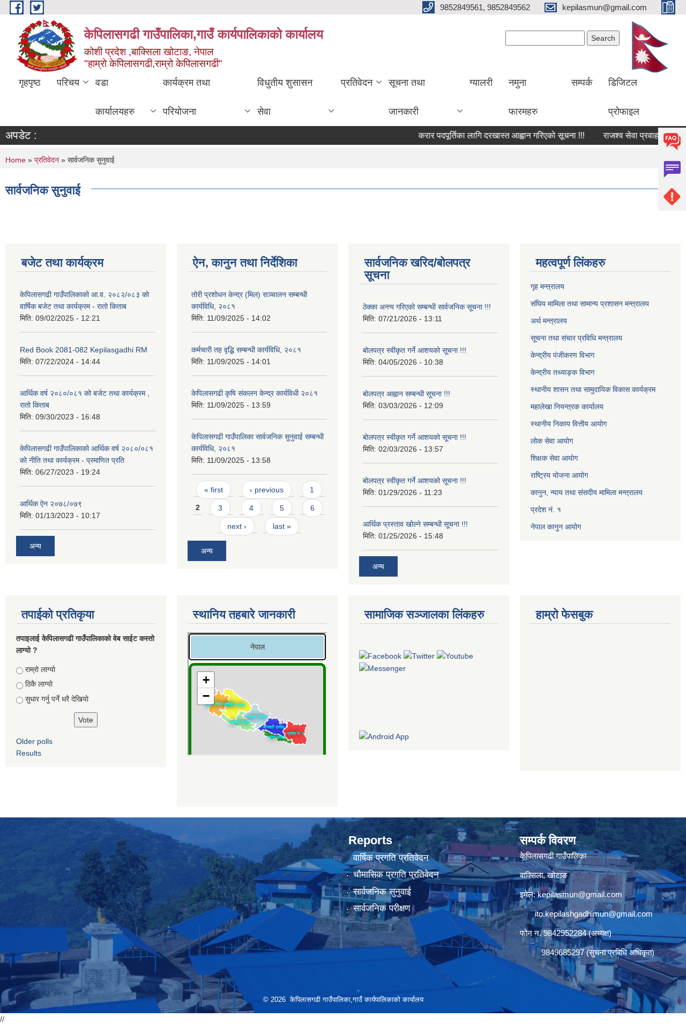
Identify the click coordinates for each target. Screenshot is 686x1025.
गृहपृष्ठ (30, 82)
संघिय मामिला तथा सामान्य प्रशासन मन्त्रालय (591, 303)
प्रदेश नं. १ (547, 509)
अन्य (35, 546)
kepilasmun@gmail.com (580, 894)
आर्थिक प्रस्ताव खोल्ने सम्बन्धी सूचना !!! (415, 524)
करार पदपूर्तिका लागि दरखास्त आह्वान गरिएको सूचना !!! (485, 135)
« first (213, 489)
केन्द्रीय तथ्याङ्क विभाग (562, 372)
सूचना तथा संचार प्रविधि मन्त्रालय (577, 338)
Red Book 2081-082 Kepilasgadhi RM (83, 349)
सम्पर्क (581, 82)
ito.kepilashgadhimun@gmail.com (594, 913)
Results (28, 753)
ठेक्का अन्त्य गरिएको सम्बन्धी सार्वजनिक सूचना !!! (427, 307)
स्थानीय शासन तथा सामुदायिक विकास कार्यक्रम (594, 389)
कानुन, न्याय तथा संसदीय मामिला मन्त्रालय (587, 492)
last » (282, 526)
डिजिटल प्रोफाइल (623, 97)
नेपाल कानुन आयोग (557, 526)
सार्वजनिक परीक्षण (381, 908)
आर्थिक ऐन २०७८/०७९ (51, 503)
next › (237, 526)
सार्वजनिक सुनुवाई (382, 892)
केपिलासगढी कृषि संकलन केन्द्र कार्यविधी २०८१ (254, 393)
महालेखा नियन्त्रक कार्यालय (568, 406)
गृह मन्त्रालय (548, 286)
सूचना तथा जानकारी (407, 97)
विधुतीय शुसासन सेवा (284, 97)
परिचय (68, 82)
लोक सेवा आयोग (553, 441)
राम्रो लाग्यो (40, 669)
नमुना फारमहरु (523, 97)
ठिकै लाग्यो (39, 684)
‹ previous (267, 489)
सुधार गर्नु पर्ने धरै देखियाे (56, 699)
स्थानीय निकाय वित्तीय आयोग (570, 423)
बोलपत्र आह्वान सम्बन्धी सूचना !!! (406, 393)
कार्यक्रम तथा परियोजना (186, 97)
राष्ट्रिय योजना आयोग (560, 475)
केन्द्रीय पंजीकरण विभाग (563, 355)
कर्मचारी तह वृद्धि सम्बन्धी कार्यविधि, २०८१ (246, 349)
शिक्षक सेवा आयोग (555, 458)
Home (15, 160)
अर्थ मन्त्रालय (550, 320)
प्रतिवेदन (356, 82)
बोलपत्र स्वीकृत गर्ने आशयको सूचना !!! (414, 350)
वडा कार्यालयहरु (115, 97)
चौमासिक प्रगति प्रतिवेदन (396, 874)
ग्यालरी (481, 82)
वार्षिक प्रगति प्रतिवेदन (391, 858)
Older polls (34, 741)
